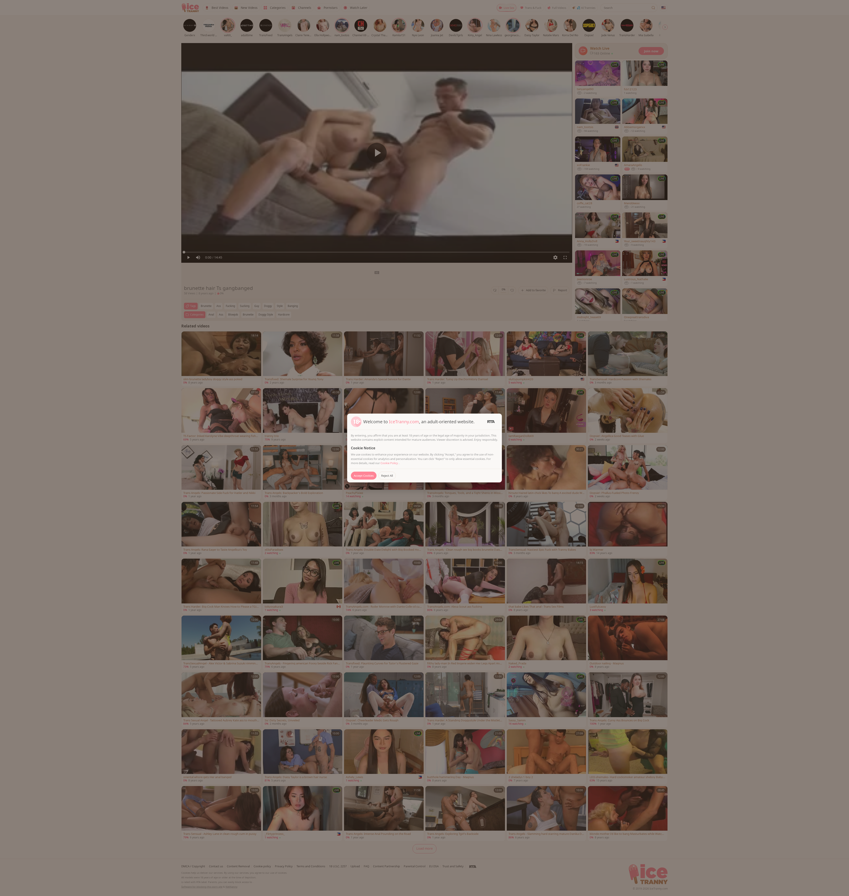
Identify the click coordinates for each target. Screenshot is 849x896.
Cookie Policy (390, 463)
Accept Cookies (364, 476)
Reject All (387, 476)
